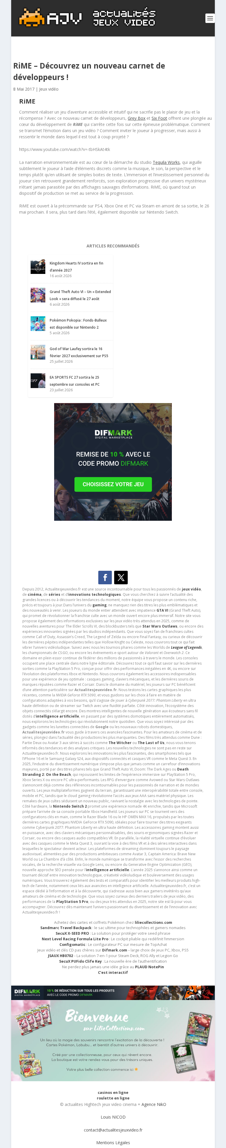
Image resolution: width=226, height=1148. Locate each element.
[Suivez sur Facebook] (105, 577)
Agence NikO (154, 1104)
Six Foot (159, 118)
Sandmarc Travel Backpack (66, 927)
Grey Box (136, 118)
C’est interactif (113, 972)
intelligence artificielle (107, 869)
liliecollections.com (153, 922)
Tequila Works (166, 162)
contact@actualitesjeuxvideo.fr (113, 1130)
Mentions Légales (113, 1142)
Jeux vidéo (49, 89)
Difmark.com (114, 950)
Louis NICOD (113, 1117)
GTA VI (162, 610)
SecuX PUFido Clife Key (80, 961)
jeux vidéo (191, 589)
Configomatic (72, 944)
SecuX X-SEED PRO (72, 933)
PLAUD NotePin (149, 966)
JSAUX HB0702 (60, 955)
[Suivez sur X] (121, 577)
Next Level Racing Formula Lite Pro (75, 938)
